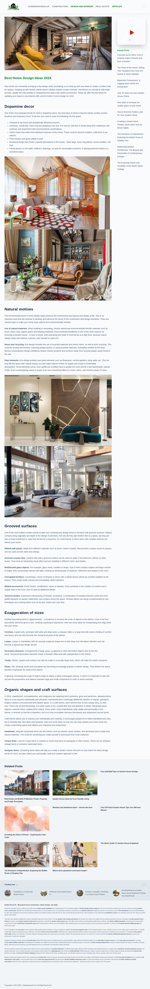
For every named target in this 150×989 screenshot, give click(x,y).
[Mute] (124, 40)
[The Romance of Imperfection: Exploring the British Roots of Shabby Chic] (27, 854)
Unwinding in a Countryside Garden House (23, 893)
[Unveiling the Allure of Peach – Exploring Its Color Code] (27, 818)
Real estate (102, 6)
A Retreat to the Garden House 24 (60, 893)
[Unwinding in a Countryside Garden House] (8, 893)
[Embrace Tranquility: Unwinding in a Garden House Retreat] (80, 893)
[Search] (144, 6)
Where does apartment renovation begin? (70, 871)
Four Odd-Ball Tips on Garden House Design (119, 771)
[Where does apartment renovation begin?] (75, 854)
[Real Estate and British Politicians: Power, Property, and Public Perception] (27, 782)
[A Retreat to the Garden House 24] (44, 893)
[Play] (131, 32)
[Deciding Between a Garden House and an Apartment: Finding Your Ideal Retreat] (116, 893)
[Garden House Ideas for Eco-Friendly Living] (75, 782)
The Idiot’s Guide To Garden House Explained (119, 843)
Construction (60, 6)
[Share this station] (139, 40)
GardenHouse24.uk (38, 6)
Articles (117, 6)
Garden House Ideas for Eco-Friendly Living (71, 799)
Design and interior (82, 6)
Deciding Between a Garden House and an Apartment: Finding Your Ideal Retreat (133, 893)
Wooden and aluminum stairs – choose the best (72, 807)
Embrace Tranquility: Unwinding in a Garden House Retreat (96, 893)
